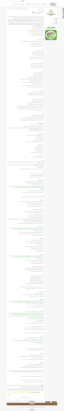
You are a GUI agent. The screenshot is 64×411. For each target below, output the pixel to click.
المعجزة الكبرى (26, 381)
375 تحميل (14, 8)
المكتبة (14, 4)
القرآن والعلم (22, 4)
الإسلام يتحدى (36, 381)
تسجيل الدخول (35, 392)
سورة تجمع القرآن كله (53, 21)
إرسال (9, 394)
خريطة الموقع (47, 402)
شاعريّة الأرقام (54, 24)
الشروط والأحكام (21, 407)
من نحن (54, 402)
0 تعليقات (25, 8)
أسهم (18, 8)
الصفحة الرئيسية (27, 407)
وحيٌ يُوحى (54, 22)
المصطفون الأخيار (28, 4)
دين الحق (17, 4)
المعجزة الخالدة (43, 4)
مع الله (39, 4)
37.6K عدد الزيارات (40, 379)
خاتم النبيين (35, 4)
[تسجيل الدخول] (27, 1)
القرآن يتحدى (41, 381)
